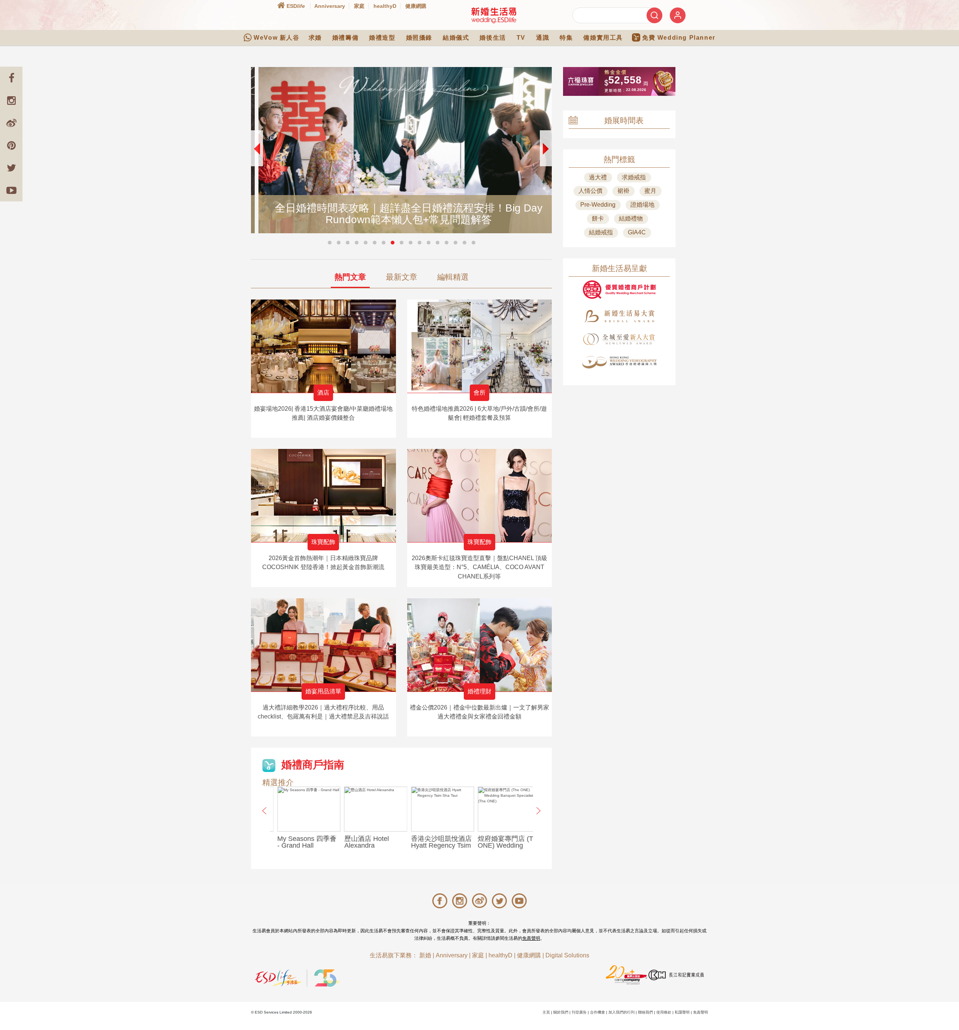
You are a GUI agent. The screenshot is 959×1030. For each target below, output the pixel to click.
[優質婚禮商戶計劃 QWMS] (619, 289)
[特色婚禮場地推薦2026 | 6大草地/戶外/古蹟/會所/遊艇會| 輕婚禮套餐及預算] (479, 346)
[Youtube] (11, 190)
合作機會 (597, 1012)
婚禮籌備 (345, 37)
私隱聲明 (682, 1012)
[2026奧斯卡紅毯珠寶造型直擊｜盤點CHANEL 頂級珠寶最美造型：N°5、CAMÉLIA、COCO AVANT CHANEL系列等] (479, 495)
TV (521, 37)
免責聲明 (531, 938)
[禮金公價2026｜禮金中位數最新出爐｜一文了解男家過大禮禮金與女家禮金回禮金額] (479, 645)
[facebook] (11, 78)
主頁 (546, 1012)
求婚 (315, 37)
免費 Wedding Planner (679, 37)
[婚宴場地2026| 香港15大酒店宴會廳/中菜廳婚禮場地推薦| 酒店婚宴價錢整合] (323, 346)
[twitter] (11, 168)
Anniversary (329, 6)
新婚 (425, 955)
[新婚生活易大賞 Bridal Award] (619, 316)
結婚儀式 (456, 37)
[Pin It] (11, 145)
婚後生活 (493, 37)
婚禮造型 (382, 37)
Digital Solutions (567, 955)
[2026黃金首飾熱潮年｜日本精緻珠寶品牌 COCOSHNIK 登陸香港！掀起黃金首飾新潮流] (323, 495)
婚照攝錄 (419, 37)
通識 (542, 37)
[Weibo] (11, 123)
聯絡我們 (645, 1012)
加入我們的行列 (621, 1012)
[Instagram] (11, 100)
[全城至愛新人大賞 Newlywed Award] (619, 339)
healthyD (384, 6)
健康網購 (415, 6)
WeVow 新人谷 (276, 37)
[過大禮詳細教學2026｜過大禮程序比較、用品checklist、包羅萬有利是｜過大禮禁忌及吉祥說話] (323, 645)
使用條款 (663, 1012)
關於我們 (560, 1012)
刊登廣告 (579, 1012)
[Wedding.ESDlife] (493, 15)
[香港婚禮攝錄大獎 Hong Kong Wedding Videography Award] (619, 362)
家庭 (359, 6)
